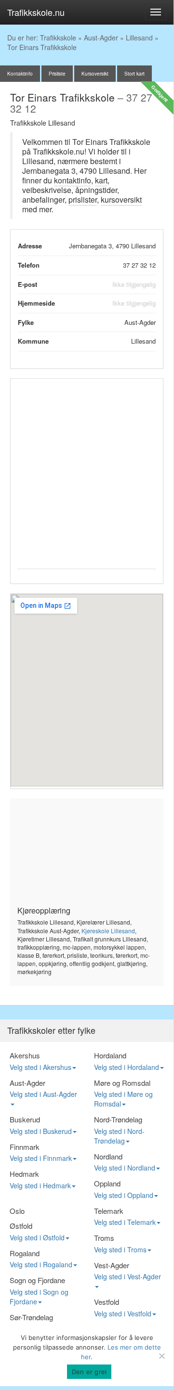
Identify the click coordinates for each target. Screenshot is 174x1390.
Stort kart (134, 73)
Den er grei (89, 1372)
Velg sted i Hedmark (40, 1185)
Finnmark (25, 1147)
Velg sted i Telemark (125, 1222)
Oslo (17, 1211)
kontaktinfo (72, 180)
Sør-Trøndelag (31, 1317)
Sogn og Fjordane (37, 1280)
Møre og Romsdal (122, 1083)
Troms (104, 1238)
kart (101, 180)
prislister (82, 199)
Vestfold (106, 1302)
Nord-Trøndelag (118, 1119)
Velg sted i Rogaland (41, 1264)
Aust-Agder (101, 37)
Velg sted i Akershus (40, 1067)
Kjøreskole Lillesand (108, 931)
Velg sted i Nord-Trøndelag (119, 1135)
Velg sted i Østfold (37, 1237)
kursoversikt (121, 199)
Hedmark (24, 1174)
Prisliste (57, 73)
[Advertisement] (87, 472)
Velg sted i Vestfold (122, 1313)
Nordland (108, 1156)
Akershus (25, 1055)
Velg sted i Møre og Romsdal (123, 1098)
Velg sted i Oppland (123, 1195)
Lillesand (139, 37)
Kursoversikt (94, 73)
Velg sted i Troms (120, 1249)
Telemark (108, 1211)
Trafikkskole (58, 37)
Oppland (107, 1183)
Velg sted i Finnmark (41, 1158)
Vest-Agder (111, 1265)
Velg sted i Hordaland (126, 1067)
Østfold (21, 1226)
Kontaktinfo (20, 73)
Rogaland (25, 1253)
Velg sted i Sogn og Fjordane (39, 1296)
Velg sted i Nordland (124, 1167)
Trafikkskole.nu (36, 12)
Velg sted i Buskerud (41, 1131)
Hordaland (110, 1055)
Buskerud (25, 1119)
